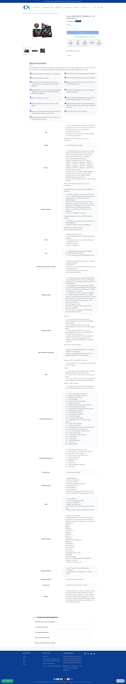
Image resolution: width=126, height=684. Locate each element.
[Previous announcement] (23, 1)
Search (25, 656)
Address (45, 656)
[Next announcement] (102, 1)
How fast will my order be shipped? (63, 622)
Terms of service (80, 681)
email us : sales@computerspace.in (52, 666)
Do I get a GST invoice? (63, 627)
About (24, 664)
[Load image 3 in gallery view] (43, 50)
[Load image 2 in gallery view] (35, 50)
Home (24, 13)
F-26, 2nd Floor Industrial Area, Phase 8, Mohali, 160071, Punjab (51, 659)
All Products (30, 13)
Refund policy (65, 681)
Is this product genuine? (63, 632)
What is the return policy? (63, 637)
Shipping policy (88, 681)
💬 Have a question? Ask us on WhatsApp (85, 36)
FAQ (24, 661)
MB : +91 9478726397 (49, 663)
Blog (24, 659)
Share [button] (69, 55)
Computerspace (41, 681)
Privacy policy (72, 681)
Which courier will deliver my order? (63, 643)
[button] (37, 7)
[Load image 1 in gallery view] (27, 50)
